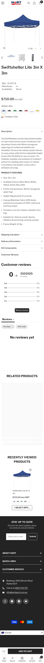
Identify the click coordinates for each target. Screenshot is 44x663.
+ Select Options (23, 507)
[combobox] (22, 632)
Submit (32, 536)
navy (25, 501)
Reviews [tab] (8, 319)
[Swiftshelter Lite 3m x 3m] (22, 478)
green (21, 501)
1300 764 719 (21, 588)
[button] (36, 48)
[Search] (28, 3)
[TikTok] (19, 601)
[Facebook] (5, 601)
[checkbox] (22, 326)
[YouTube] (25, 601)
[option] (22, 30)
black (17, 501)
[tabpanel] (22, 344)
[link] (22, 440)
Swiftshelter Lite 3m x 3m (21, 492)
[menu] (2, 3)
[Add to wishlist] (4, 651)
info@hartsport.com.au (16, 592)
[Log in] (34, 3)
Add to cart (25, 651)
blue (14, 501)
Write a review (22, 310)
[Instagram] (12, 601)
